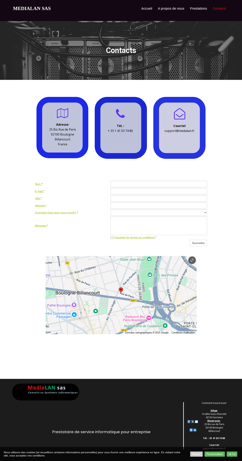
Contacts (219, 8)
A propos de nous (171, 8)
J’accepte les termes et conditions (134, 237)
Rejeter (196, 454)
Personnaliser (214, 454)
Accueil (146, 8)
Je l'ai (232, 454)
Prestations (198, 8)
